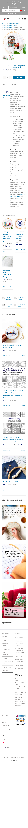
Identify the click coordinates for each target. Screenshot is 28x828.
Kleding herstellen (6, 653)
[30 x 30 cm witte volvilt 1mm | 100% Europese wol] (7, 261)
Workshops (6, 671)
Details (11, 251)
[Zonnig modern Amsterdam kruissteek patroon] (7, 223)
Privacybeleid (19, 637)
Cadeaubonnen (7, 667)
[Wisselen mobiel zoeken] (22, 19)
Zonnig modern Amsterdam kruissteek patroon (7, 236)
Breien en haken (5, 644)
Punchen (5, 640)
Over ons (5, 715)
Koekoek (4, 23)
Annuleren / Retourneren (19, 660)
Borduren (5, 636)
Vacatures (5, 719)
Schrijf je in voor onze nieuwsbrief (6, 728)
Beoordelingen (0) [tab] (5, 96)
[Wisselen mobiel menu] (25, 19)
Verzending (19, 656)
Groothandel (19, 665)
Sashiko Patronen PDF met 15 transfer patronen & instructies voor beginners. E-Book (13, 439)
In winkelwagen (19, 77)
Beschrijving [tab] (5, 92)
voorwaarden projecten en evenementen (20, 650)
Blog (4, 722)
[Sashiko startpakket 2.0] (14, 467)
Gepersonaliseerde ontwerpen (7, 663)
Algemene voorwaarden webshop (19, 643)
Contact (5, 739)
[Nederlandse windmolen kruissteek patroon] (20, 223)
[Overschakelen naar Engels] (21, 10)
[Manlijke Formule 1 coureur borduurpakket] (14, 331)
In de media (19, 668)
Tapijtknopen (6, 649)
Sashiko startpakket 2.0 (10, 482)
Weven (5, 658)
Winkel (10, 23)
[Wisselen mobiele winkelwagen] (19, 19)
